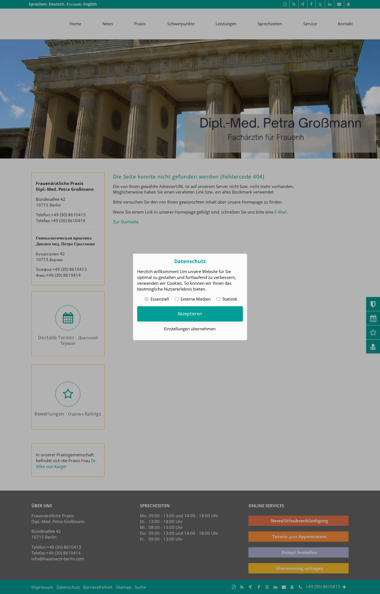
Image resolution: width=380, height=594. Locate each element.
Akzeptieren (189, 314)
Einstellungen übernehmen (190, 329)
